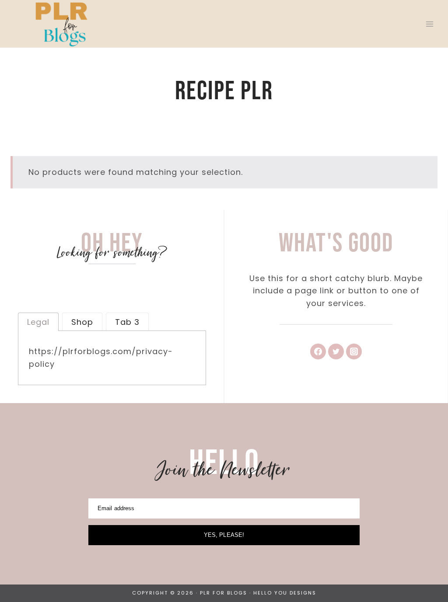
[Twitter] (336, 351)
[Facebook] (318, 351)
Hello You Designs (284, 592)
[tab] (38, 322)
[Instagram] (354, 351)
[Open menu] (429, 24)
